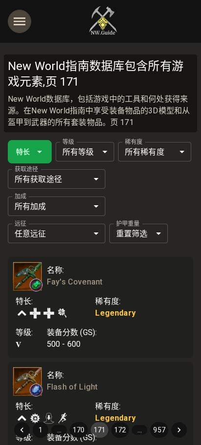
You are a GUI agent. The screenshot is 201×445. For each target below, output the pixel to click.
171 (99, 430)
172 (120, 430)
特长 (23, 152)
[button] (36, 285)
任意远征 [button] (30, 233)
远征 (20, 223)
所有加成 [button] (30, 206)
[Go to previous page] (22, 430)
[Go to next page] (179, 430)
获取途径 (26, 169)
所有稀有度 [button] (144, 152)
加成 (20, 196)
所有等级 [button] (78, 152)
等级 (68, 142)
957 (159, 430)
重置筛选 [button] (132, 233)
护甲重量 (128, 223)
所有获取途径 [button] (38, 179)
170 (78, 430)
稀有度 (133, 142)
